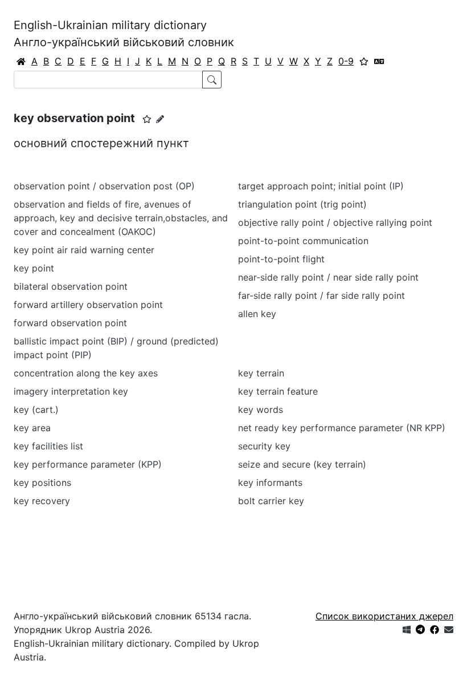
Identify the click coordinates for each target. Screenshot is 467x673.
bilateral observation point (71, 286)
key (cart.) (36, 409)
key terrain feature (278, 391)
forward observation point (70, 323)
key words (260, 409)
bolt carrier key (271, 500)
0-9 (346, 61)
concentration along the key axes (86, 373)
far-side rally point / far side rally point (321, 295)
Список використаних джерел (384, 616)
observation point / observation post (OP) (104, 186)
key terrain (261, 373)
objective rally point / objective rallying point (335, 222)
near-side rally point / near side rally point (328, 277)
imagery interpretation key (71, 391)
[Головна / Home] (21, 61)
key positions (42, 482)
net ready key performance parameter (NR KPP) (341, 427)
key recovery (42, 500)
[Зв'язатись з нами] (448, 629)
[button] (146, 119)
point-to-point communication (303, 240)
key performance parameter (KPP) (88, 464)
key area (32, 427)
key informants (270, 482)
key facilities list (48, 446)
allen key (257, 313)
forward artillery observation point (88, 304)
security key (264, 446)
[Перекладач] (379, 61)
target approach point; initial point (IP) (321, 186)
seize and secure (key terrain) (302, 464)
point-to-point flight (281, 259)
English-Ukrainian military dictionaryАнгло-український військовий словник (124, 33)
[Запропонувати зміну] (160, 119)
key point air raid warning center (84, 250)
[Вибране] (364, 61)
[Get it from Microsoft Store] (407, 629)
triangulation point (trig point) (302, 204)
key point (34, 268)
